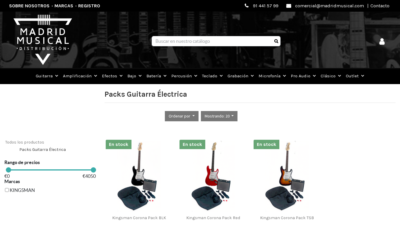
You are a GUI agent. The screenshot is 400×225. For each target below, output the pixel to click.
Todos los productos (24, 142)
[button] (182, 116)
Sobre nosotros (29, 5)
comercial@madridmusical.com (329, 5)
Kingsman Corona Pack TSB (287, 217)
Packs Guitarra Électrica (42, 149)
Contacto (379, 5)
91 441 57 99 (265, 5)
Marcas (63, 5)
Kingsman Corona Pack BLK (139, 217)
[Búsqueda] (276, 41)
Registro (89, 5)
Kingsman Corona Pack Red (213, 217)
